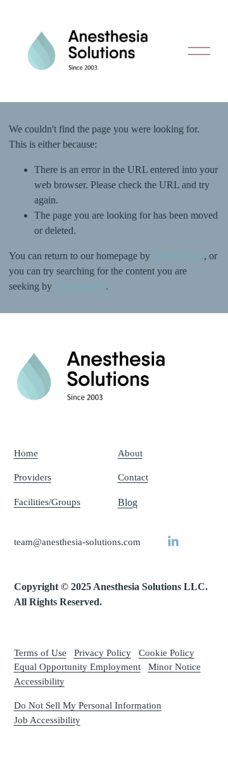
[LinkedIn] (173, 541)
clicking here (178, 255)
